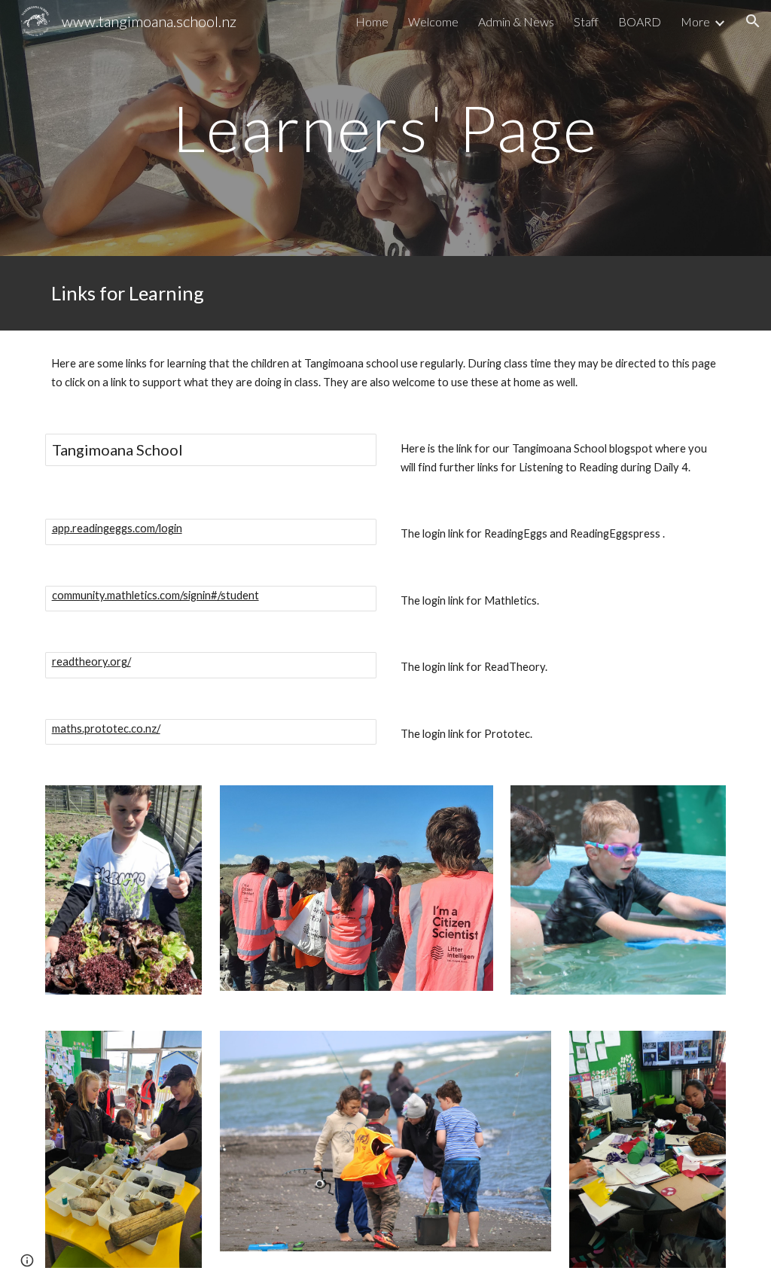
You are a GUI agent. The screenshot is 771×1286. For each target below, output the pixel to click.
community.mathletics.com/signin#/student (155, 595)
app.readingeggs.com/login (117, 528)
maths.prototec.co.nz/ (106, 728)
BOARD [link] (639, 21)
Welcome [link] (433, 21)
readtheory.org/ (91, 661)
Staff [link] (586, 21)
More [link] (695, 21)
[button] (753, 21)
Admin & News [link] (516, 21)
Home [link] (372, 21)
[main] (385, 128)
